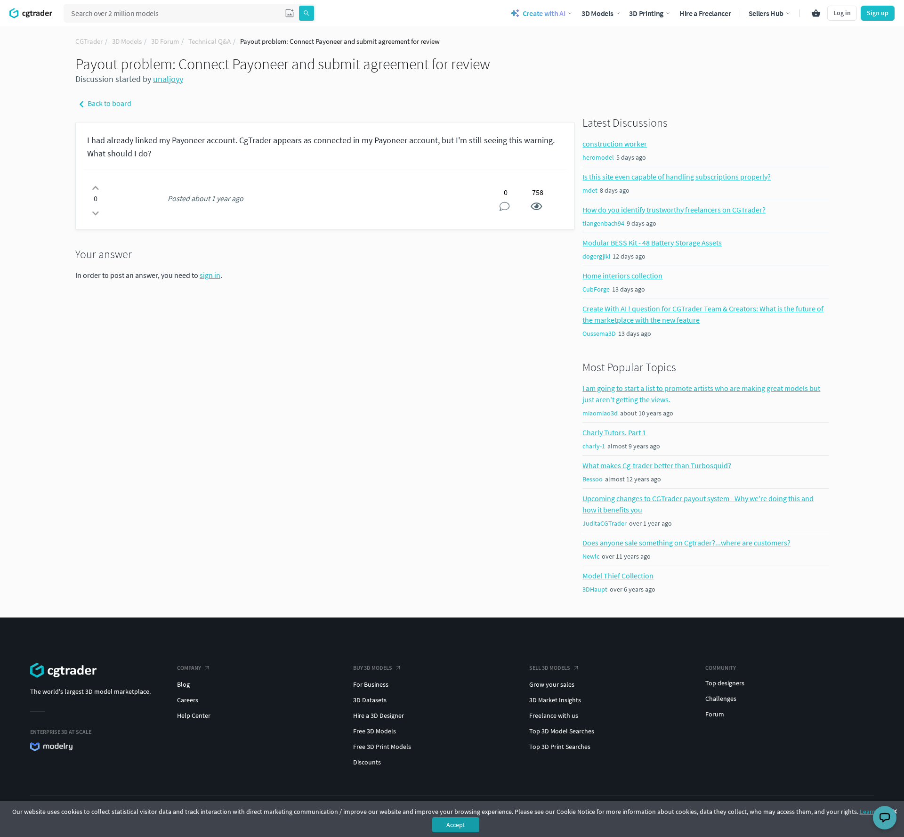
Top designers (724, 683)
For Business (370, 684)
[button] (289, 13)
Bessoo (592, 479)
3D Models (127, 41)
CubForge (596, 289)
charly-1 (593, 446)
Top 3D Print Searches (559, 746)
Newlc (590, 556)
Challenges (720, 698)
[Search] (306, 13)
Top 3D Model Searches (561, 731)
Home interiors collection (622, 275)
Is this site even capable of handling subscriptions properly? (676, 176)
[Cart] (815, 13)
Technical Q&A (209, 41)
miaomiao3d (600, 413)
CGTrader (89, 41)
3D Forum (165, 41)
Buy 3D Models (372, 667)
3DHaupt (594, 589)
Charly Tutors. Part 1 (614, 432)
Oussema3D (599, 333)
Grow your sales (551, 684)
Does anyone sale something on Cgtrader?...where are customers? (686, 542)
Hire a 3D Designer (378, 715)
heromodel (598, 157)
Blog (183, 684)
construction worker (614, 143)
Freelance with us (553, 715)
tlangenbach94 (603, 223)
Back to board (108, 103)
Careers (187, 700)
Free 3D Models (374, 731)
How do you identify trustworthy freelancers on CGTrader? (674, 209)
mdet (589, 190)
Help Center (193, 715)
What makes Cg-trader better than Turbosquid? (656, 465)
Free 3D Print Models (382, 746)
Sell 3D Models (549, 667)
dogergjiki (596, 256)
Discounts (367, 762)
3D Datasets (370, 700)
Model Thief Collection (618, 575)
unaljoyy (168, 78)
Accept (455, 825)
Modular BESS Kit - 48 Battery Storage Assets (652, 242)
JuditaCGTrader (604, 523)
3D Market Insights (555, 700)
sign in (210, 275)
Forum (714, 714)
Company (189, 667)
